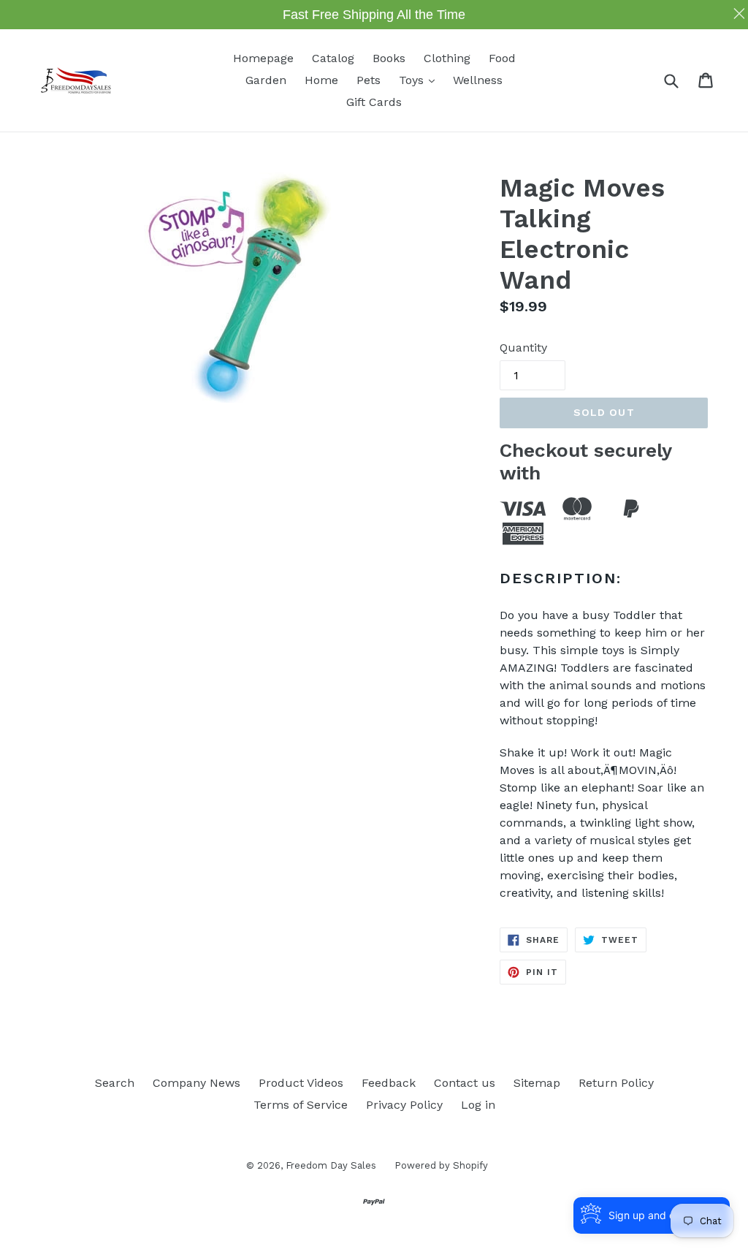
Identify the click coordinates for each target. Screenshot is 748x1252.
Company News (196, 1083)
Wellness (478, 80)
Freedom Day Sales (331, 1165)
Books (389, 58)
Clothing (447, 58)
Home (321, 80)
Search (114, 1083)
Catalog (333, 58)
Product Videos (301, 1083)
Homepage (263, 58)
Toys (420, 79)
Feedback (389, 1083)
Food (502, 58)
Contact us (464, 1083)
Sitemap (537, 1083)
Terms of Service (300, 1105)
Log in (478, 1105)
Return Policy (616, 1083)
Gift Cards (374, 102)
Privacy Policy (404, 1105)
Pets (368, 80)
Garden (265, 80)
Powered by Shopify (441, 1165)
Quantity (523, 347)
